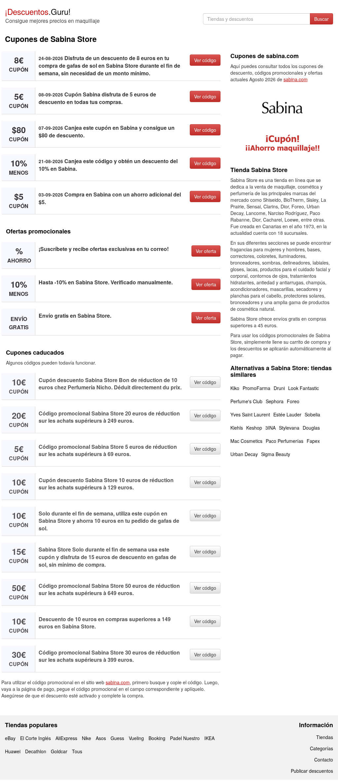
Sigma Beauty (275, 454)
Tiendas (324, 737)
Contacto (323, 759)
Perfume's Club (246, 401)
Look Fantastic (303, 388)
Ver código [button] (205, 60)
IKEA (209, 738)
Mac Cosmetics (246, 441)
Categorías (321, 748)
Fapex (313, 441)
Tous (77, 751)
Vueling (136, 738)
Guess (117, 738)
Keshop (254, 427)
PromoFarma (256, 388)
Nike (86, 738)
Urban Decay (244, 454)
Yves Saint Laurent (250, 414)
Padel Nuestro (185, 738)
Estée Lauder (287, 414)
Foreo (293, 401)
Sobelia (312, 414)
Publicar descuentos (312, 770)
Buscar (321, 19)
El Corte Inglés (35, 738)
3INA (270, 427)
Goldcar (59, 751)
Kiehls (236, 427)
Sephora (275, 401)
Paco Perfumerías (284, 441)
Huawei (12, 751)
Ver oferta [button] (206, 251)
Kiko (234, 388)
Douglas (311, 427)
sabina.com (118, 682)
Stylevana (289, 427)
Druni (279, 388)
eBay (10, 738)
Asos (101, 738)
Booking (157, 738)
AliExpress (66, 738)
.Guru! (38, 11)
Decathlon (35, 751)
